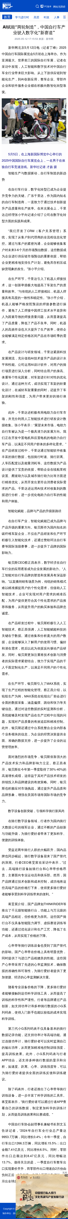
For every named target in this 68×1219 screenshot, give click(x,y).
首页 (7, 17)
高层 (36, 17)
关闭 (64, 1172)
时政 (46, 17)
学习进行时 (22, 17)
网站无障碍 (59, 6)
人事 (56, 17)
